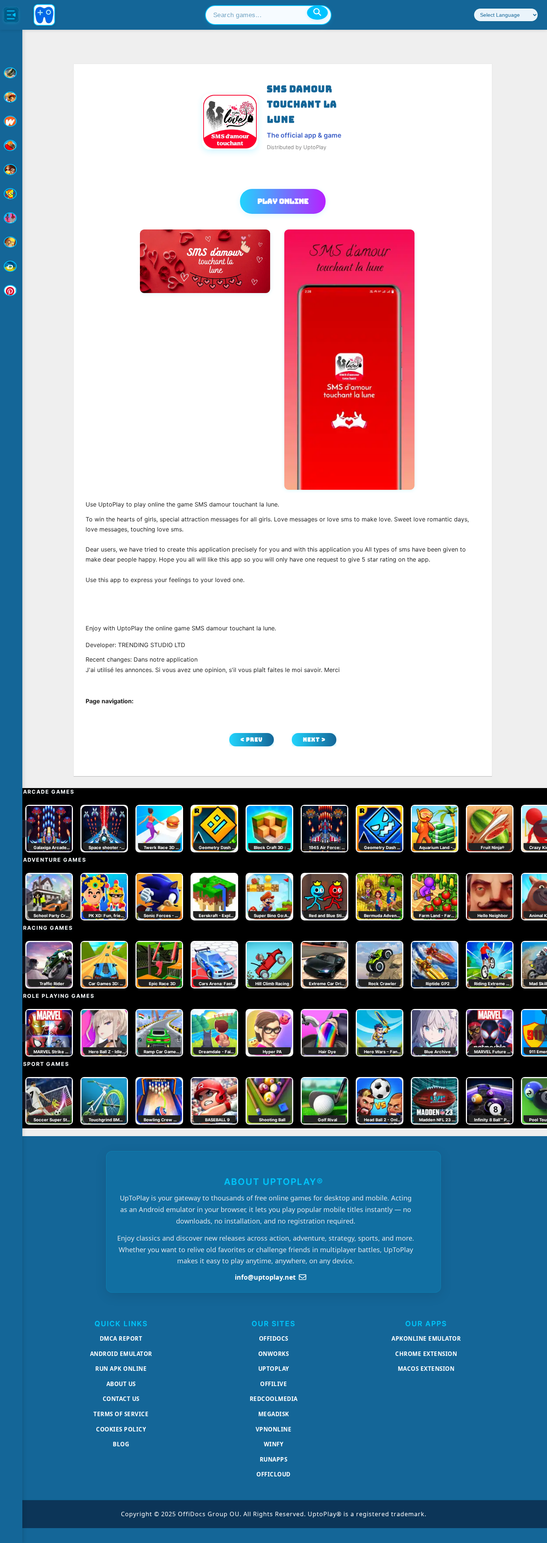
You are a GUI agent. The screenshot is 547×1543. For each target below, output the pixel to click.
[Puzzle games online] (11, 169)
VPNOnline (274, 1429)
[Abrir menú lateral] (11, 14)
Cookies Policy (121, 1429)
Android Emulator (121, 1353)
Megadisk (273, 1414)
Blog (121, 1444)
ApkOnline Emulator (426, 1338)
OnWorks (273, 1353)
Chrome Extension (426, 1353)
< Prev (251, 739)
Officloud (273, 1474)
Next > (314, 739)
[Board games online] (11, 121)
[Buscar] (317, 13)
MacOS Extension (426, 1368)
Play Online (282, 201)
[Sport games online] (11, 218)
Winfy (274, 1444)
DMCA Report (121, 1338)
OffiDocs (273, 1338)
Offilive (273, 1384)
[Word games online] (11, 266)
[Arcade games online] (11, 97)
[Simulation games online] (11, 194)
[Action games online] (11, 73)
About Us (121, 1384)
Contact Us (121, 1398)
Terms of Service (120, 1414)
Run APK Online (121, 1368)
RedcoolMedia (274, 1398)
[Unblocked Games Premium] (11, 290)
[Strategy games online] (11, 242)
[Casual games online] (11, 145)
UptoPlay (273, 1368)
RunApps (274, 1459)
